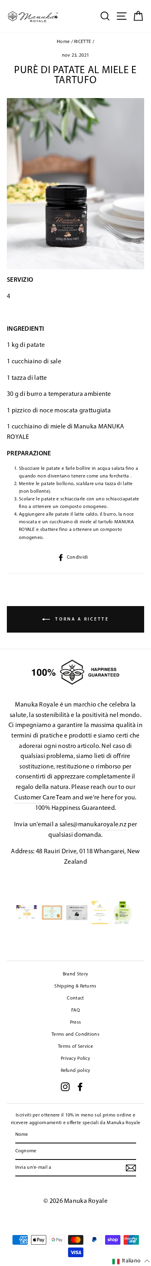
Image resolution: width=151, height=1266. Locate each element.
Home (63, 41)
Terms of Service (75, 1046)
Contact (75, 998)
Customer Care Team (42, 798)
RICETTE (82, 41)
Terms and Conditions (75, 1034)
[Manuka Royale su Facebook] (80, 1086)
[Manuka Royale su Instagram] (65, 1086)
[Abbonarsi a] (131, 1168)
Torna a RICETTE (81, 619)
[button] (131, 1261)
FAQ (75, 1010)
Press (75, 1022)
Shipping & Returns (75, 986)
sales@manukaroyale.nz (93, 824)
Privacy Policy (75, 1058)
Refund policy (76, 1070)
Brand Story (75, 974)
